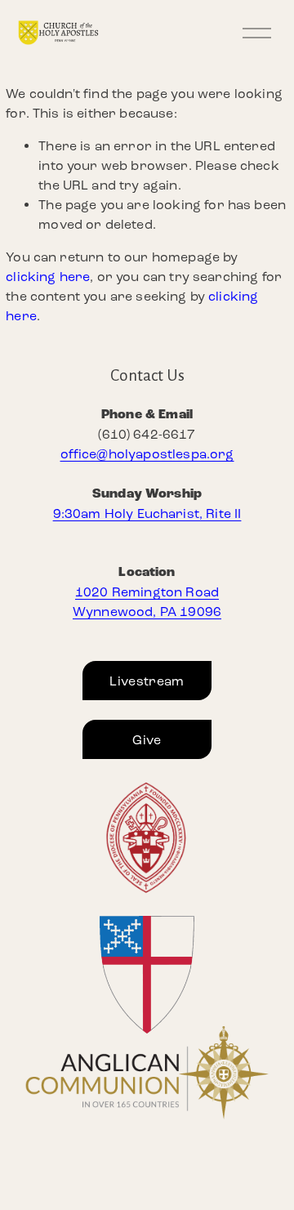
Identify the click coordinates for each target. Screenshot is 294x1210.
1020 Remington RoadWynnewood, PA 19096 (147, 601)
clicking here (48, 276)
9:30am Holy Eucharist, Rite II (147, 513)
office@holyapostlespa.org (147, 454)
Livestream (146, 681)
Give (146, 740)
